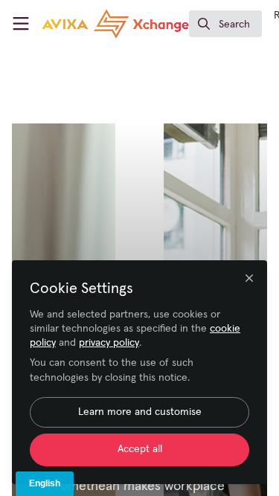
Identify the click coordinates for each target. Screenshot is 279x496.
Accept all (140, 449)
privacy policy (109, 343)
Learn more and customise (140, 412)
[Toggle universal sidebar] (21, 24)
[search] (225, 23)
